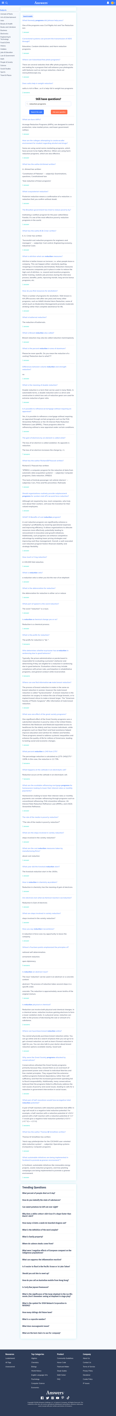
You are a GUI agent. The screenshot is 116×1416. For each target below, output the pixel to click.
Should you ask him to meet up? (35, 1273)
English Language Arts (39, 1375)
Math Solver (61, 1375)
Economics (35, 1388)
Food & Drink (5, 43)
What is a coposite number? (34, 1319)
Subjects (3, 10)
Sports (2, 72)
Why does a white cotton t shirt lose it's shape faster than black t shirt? (46, 1215)
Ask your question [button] (59, 112)
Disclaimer (86, 1375)
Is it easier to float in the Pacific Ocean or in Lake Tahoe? (46, 1266)
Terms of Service (89, 1367)
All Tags (8, 1362)
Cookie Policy (88, 1379)
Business (3, 30)
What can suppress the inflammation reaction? (41, 1259)
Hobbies (3, 49)
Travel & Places (5, 75)
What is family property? (32, 1236)
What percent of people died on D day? (38, 1193)
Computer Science (38, 1383)
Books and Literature (8, 27)
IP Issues (86, 1383)
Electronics (4, 34)
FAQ (58, 1379)
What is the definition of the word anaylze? (40, 1230)
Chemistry (35, 1362)
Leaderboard (10, 1358)
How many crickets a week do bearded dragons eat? (44, 1223)
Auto (2, 21)
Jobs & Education (6, 52)
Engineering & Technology (5, 38)
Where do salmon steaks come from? (37, 1243)
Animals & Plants (6, 14)
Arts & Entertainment (8, 17)
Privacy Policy (88, 1371)
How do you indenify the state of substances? (41, 1200)
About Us (86, 1358)
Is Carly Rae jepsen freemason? (35, 1287)
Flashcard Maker (63, 1367)
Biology (34, 1367)
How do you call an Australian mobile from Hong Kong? (45, 1280)
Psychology (35, 1379)
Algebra (34, 1358)
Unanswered (10, 1367)
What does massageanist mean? (35, 1326)
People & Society (6, 62)
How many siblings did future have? (37, 1312)
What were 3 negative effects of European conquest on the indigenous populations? (46, 1251)
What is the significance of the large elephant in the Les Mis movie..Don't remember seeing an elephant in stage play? (47, 1295)
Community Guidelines (65, 1358)
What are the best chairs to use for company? (41, 1333)
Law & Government (7, 56)
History (3, 46)
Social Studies (5, 69)
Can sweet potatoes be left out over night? (40, 1207)
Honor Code (61, 1362)
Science (3, 65)
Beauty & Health (6, 24)
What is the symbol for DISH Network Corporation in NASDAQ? (44, 1304)
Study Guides (62, 1371)
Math (2, 59)
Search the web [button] (36, 112)
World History (36, 1371)
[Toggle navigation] (3, 3)
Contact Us (87, 1362)
